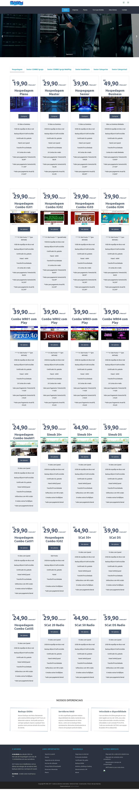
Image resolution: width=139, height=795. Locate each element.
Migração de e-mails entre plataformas (117, 754)
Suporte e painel (50, 754)
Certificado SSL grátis (81, 760)
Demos (47, 757)
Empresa (75, 10)
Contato (124, 10)
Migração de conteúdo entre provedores (113, 758)
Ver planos (24, 229)
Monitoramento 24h (81, 769)
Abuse (77, 772)
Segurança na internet (82, 754)
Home (65, 10)
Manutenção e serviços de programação (112, 763)
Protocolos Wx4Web (81, 757)
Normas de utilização (51, 763)
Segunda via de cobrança (52, 760)
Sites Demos (113, 10)
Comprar (24, 116)
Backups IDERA (79, 763)
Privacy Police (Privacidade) (53, 766)
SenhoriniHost (75, 786)
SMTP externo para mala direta (115, 767)
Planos (85, 10)
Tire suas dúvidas (98, 10)
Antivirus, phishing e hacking (83, 766)
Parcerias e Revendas (51, 769)
